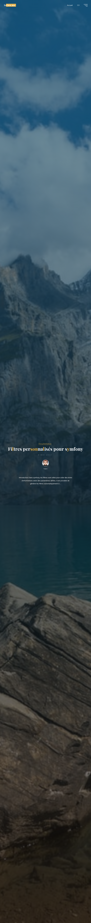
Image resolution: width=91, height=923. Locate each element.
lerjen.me (9, 5)
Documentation (45, 444)
